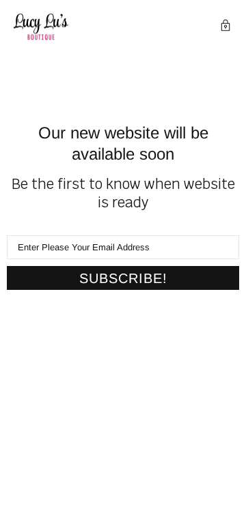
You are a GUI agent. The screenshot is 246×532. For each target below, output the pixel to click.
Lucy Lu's (41, 27)
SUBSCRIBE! (123, 278)
